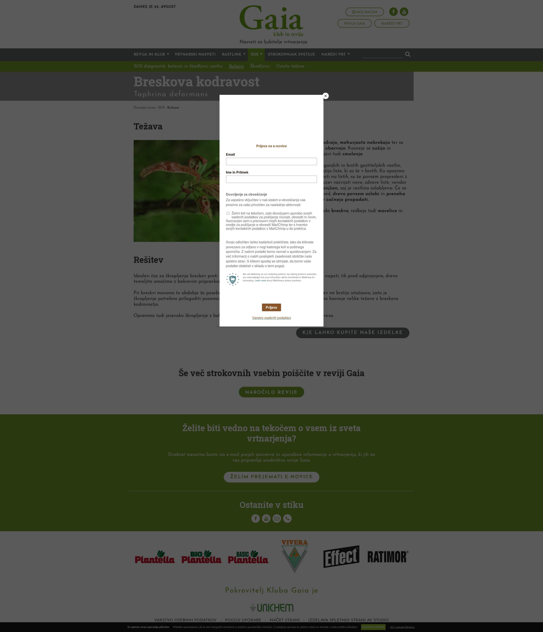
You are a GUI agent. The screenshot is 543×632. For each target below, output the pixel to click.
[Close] (325, 96)
